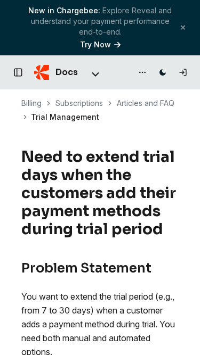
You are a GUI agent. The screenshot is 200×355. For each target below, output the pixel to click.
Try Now (95, 44)
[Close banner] (182, 27)
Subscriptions (79, 103)
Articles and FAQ (145, 103)
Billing (31, 103)
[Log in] (182, 72)
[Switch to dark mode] (162, 72)
